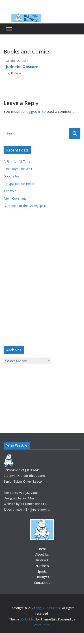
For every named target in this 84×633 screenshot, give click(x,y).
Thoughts (42, 577)
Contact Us (42, 582)
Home (42, 549)
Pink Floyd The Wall (18, 169)
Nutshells (42, 566)
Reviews (42, 560)
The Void (10, 191)
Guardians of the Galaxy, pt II (25, 206)
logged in (33, 111)
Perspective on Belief (19, 183)
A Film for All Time (17, 161)
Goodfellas (11, 176)
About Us (42, 554)
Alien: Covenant (15, 198)
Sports (42, 571)
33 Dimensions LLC (34, 504)
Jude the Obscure (22, 66)
